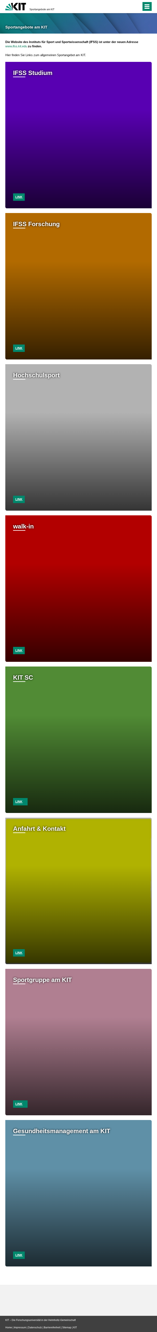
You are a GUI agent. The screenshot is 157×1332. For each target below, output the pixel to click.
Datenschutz (35, 1327)
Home (8, 1327)
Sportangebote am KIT (41, 9)
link (18, 348)
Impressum (20, 1327)
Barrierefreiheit (52, 1327)
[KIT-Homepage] (15, 6)
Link (18, 197)
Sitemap (66, 1327)
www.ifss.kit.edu (16, 46)
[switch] (130, 6)
